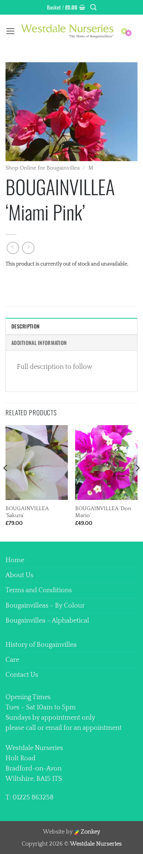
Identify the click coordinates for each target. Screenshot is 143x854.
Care (12, 660)
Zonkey (89, 832)
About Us (19, 575)
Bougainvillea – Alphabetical (47, 620)
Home (15, 560)
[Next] (137, 482)
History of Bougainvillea (41, 645)
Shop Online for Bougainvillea (43, 168)
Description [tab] (25, 326)
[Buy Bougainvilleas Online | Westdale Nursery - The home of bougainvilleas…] (76, 31)
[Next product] (13, 248)
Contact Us (22, 675)
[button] (66, 7)
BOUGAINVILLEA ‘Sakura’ (27, 512)
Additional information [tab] (39, 342)
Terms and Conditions (39, 590)
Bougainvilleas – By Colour (45, 605)
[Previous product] (28, 248)
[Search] (93, 7)
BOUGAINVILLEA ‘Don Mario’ (103, 512)
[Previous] (5, 482)
